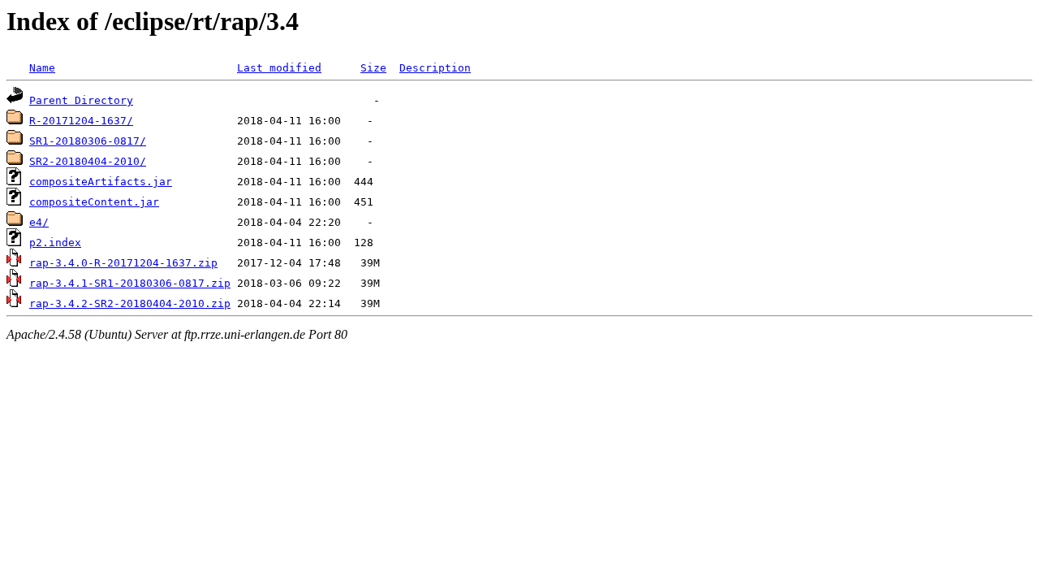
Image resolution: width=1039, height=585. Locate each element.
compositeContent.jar (94, 202)
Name (42, 68)
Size (373, 68)
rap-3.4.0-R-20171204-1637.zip (123, 263)
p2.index (55, 242)
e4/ (39, 222)
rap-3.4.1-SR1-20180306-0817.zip (130, 283)
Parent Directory (81, 100)
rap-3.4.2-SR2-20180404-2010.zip (130, 303)
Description (435, 68)
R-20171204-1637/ (81, 121)
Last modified (279, 68)
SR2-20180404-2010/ (87, 161)
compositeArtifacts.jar (100, 182)
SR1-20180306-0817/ (87, 141)
